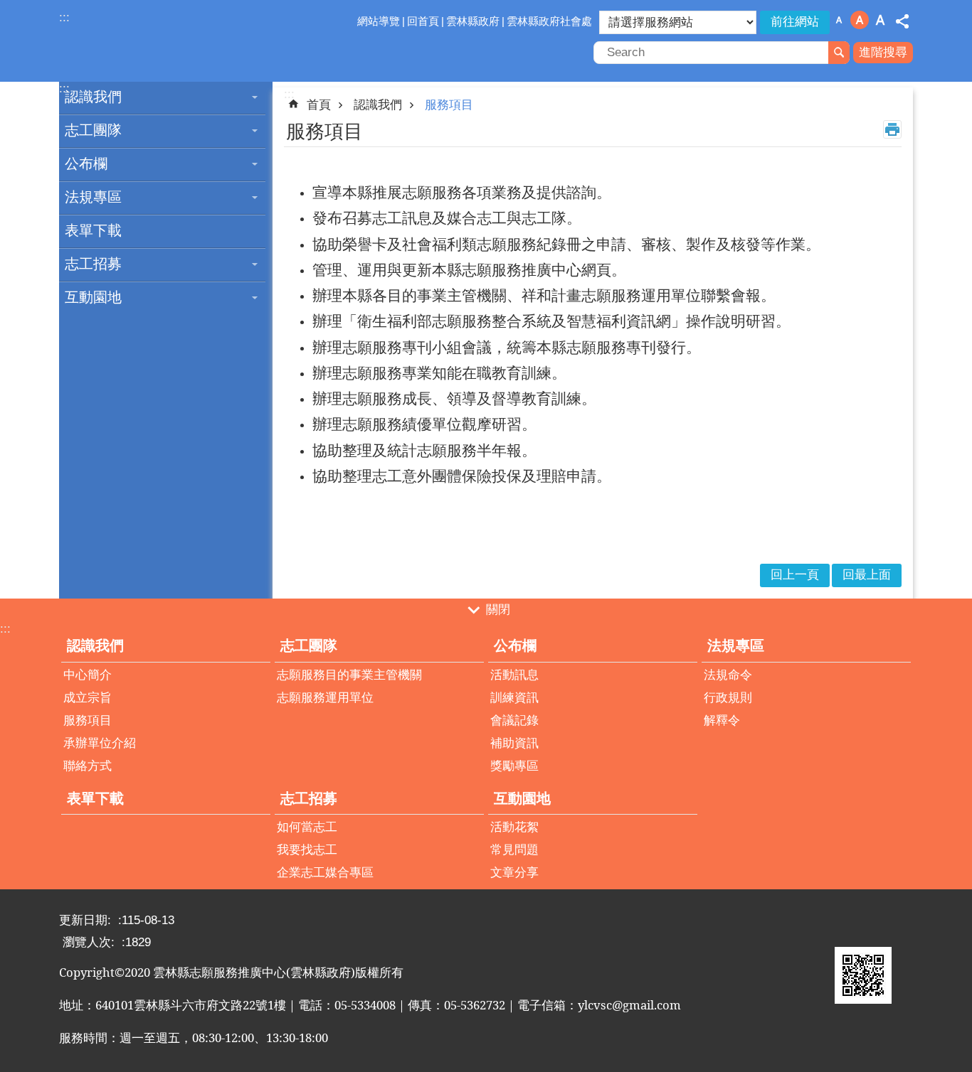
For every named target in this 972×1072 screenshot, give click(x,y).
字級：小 (839, 20)
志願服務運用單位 (325, 697)
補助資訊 (514, 743)
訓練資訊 (514, 697)
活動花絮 (514, 827)
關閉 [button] (498, 609)
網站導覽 (378, 21)
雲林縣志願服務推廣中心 (183, 41)
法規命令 (728, 675)
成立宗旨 (87, 697)
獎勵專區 (514, 766)
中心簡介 (87, 675)
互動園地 (93, 297)
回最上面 (866, 574)
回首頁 (423, 21)
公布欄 (86, 163)
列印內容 (892, 129)
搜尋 (839, 52)
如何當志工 (307, 827)
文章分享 (514, 872)
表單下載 (93, 230)
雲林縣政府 (473, 21)
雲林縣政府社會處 (549, 21)
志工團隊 (93, 130)
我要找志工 (307, 850)
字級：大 (880, 20)
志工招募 (93, 264)
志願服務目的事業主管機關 (349, 675)
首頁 (319, 105)
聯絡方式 (87, 766)
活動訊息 (514, 675)
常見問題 (514, 850)
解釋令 (722, 720)
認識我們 (93, 96)
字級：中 (859, 20)
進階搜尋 (883, 52)
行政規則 (728, 697)
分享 (902, 21)
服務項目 (449, 105)
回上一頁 (795, 574)
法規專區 (93, 197)
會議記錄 (514, 720)
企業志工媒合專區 (325, 872)
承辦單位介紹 (99, 743)
